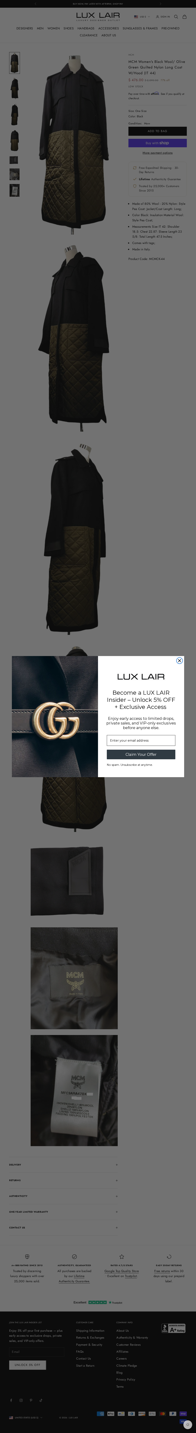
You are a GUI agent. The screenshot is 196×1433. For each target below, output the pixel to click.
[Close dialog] (179, 661)
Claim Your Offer (141, 754)
